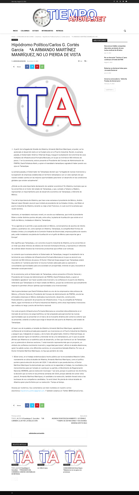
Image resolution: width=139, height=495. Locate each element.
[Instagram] (117, 1)
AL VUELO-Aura (42, 468)
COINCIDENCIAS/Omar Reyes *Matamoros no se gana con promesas (73, 470)
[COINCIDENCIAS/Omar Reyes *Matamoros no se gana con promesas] (75, 457)
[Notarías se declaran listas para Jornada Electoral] (97, 71)
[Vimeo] (123, 1)
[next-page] (16, 479)
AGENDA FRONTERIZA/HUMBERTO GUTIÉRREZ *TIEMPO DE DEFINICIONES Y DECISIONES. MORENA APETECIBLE (69, 421)
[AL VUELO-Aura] (49, 457)
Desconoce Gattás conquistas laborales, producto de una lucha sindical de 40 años (115, 48)
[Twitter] (120, 1)
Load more (109, 90)
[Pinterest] (37, 67)
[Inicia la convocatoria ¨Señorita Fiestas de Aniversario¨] (97, 81)
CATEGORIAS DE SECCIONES (25, 37)
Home (13, 37)
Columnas (38, 37)
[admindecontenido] (20, 433)
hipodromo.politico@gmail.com (32, 391)
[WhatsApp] (42, 67)
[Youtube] (126, 1)
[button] (124, 30)
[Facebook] (114, 1)
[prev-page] (13, 479)
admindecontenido (19, 61)
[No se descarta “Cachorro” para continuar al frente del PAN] (97, 60)
